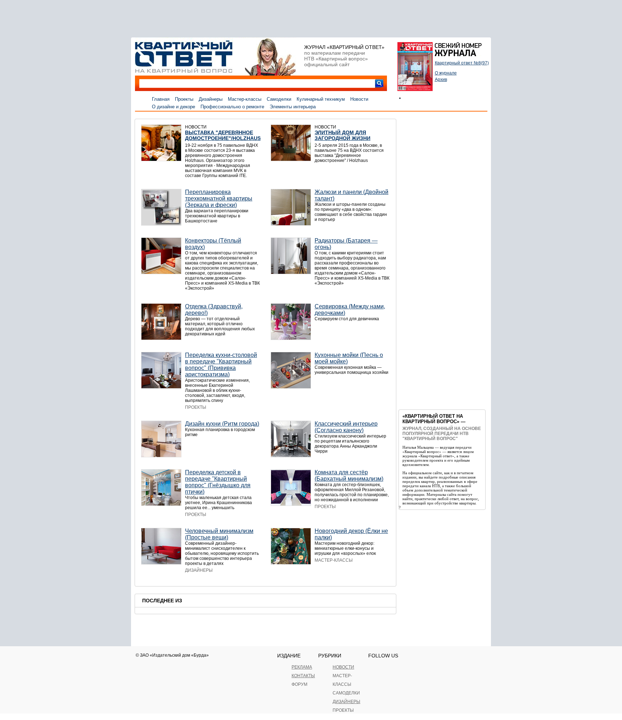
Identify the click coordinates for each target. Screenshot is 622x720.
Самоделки (279, 99)
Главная (161, 99)
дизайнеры (346, 701)
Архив (441, 79)
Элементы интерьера (293, 106)
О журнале (446, 73)
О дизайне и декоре (173, 106)
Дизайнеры (210, 99)
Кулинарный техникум (321, 99)
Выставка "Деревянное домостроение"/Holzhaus (223, 135)
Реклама (302, 667)
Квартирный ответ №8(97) (462, 62)
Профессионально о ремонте (232, 106)
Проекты (184, 99)
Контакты (303, 675)
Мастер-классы (244, 99)
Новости (359, 99)
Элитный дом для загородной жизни (342, 135)
